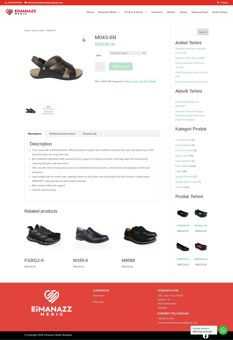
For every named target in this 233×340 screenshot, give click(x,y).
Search (203, 32)
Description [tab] (34, 133)
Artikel (183, 12)
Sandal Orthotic (147, 81)
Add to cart (120, 66)
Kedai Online (220, 12)
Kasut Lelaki (38, 30)
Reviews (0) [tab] (90, 133)
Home (27, 30)
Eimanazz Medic (107, 12)
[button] (84, 40)
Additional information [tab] (62, 133)
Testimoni (157, 12)
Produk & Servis (134, 12)
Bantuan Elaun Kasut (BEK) (190, 58)
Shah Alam (98, 295)
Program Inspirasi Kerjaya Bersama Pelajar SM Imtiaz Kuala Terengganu (190, 115)
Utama (90, 12)
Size (98, 55)
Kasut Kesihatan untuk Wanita (191, 81)
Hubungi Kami (200, 12)
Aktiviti (171, 12)
